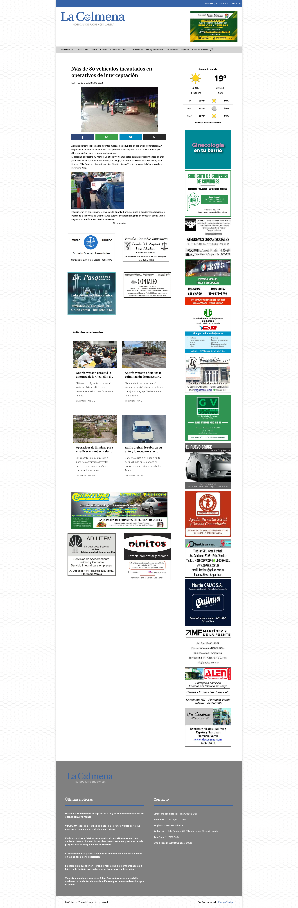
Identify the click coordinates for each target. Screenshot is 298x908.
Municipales (137, 50)
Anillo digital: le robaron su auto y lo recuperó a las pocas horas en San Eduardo (143, 451)
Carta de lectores (200, 50)
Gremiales (115, 50)
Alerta (94, 50)
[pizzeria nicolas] (208, 282)
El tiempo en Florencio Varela (208, 122)
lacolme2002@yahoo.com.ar (176, 842)
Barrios (103, 50)
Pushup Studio (225, 902)
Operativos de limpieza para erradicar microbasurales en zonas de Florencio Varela (95, 451)
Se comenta (172, 50)
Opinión (185, 50)
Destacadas (82, 50)
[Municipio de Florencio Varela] (208, 149)
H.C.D (125, 50)
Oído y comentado (154, 50)
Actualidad (65, 50)
